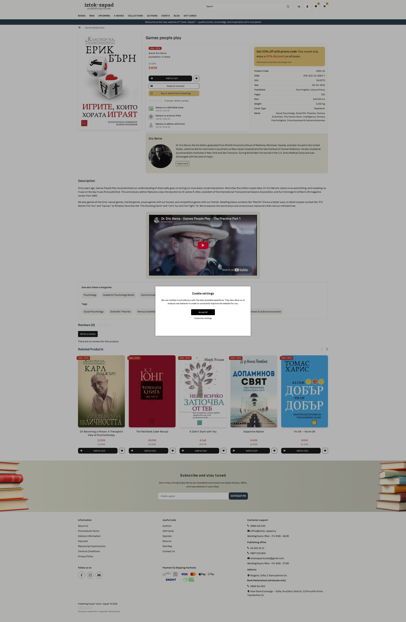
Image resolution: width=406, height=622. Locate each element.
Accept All (203, 312)
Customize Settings (203, 318)
